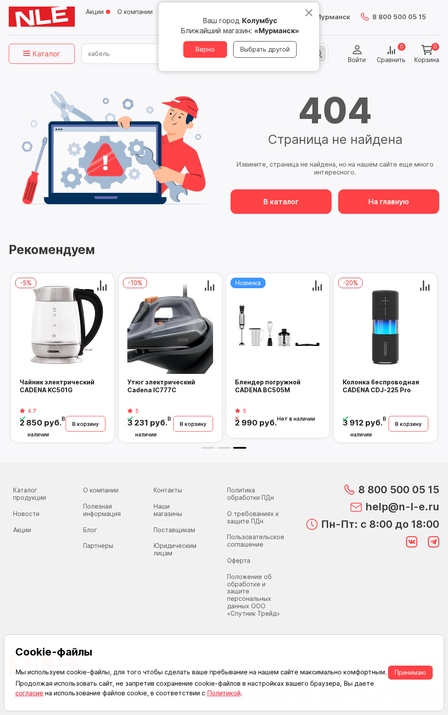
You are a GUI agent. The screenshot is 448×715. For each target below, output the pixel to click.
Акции (95, 11)
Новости (26, 513)
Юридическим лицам (175, 549)
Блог (90, 530)
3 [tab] (239, 448)
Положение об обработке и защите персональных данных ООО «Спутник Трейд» (253, 595)
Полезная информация (102, 509)
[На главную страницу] (42, 17)
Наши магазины (168, 509)
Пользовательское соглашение (255, 540)
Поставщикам (174, 530)
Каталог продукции (29, 493)
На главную (388, 201)
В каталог (281, 201)
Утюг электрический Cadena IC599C (79, 386)
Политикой (224, 693)
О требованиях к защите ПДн (253, 517)
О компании (135, 11)
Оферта (238, 560)
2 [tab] (224, 448)
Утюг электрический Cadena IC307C (294, 386)
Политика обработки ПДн (250, 493)
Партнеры (98, 545)
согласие (29, 693)
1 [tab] (208, 448)
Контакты (168, 490)
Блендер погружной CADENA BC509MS (185, 386)
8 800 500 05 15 (399, 17)
